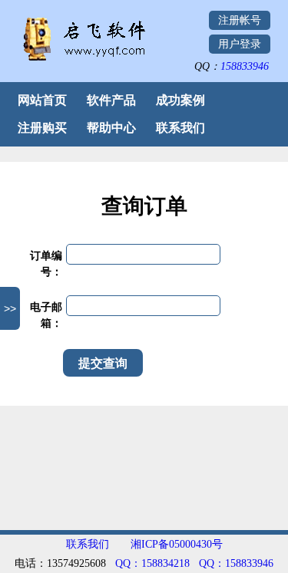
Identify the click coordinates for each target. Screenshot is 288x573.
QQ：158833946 (236, 563)
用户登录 (239, 44)
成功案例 (180, 100)
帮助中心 (111, 127)
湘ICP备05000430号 (177, 544)
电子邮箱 (46, 315)
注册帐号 (239, 20)
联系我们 (180, 127)
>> (10, 308)
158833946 (244, 66)
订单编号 (46, 264)
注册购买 (42, 127)
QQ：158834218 (152, 563)
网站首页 (42, 100)
